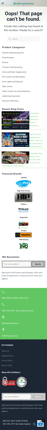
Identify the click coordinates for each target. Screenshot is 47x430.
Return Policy (7, 365)
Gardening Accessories (11, 96)
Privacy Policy (7, 360)
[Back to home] (23, 3)
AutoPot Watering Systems (13, 53)
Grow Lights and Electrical (12, 81)
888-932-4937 (15, 421)
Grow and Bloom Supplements (14, 72)
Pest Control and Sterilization (13, 77)
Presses (5, 62)
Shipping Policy (8, 356)
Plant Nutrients (8, 57)
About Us (5, 351)
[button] (3, 3)
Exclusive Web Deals (10, 101)
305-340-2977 (16, 424)
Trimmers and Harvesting (12, 67)
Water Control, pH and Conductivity (16, 91)
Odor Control (7, 86)
